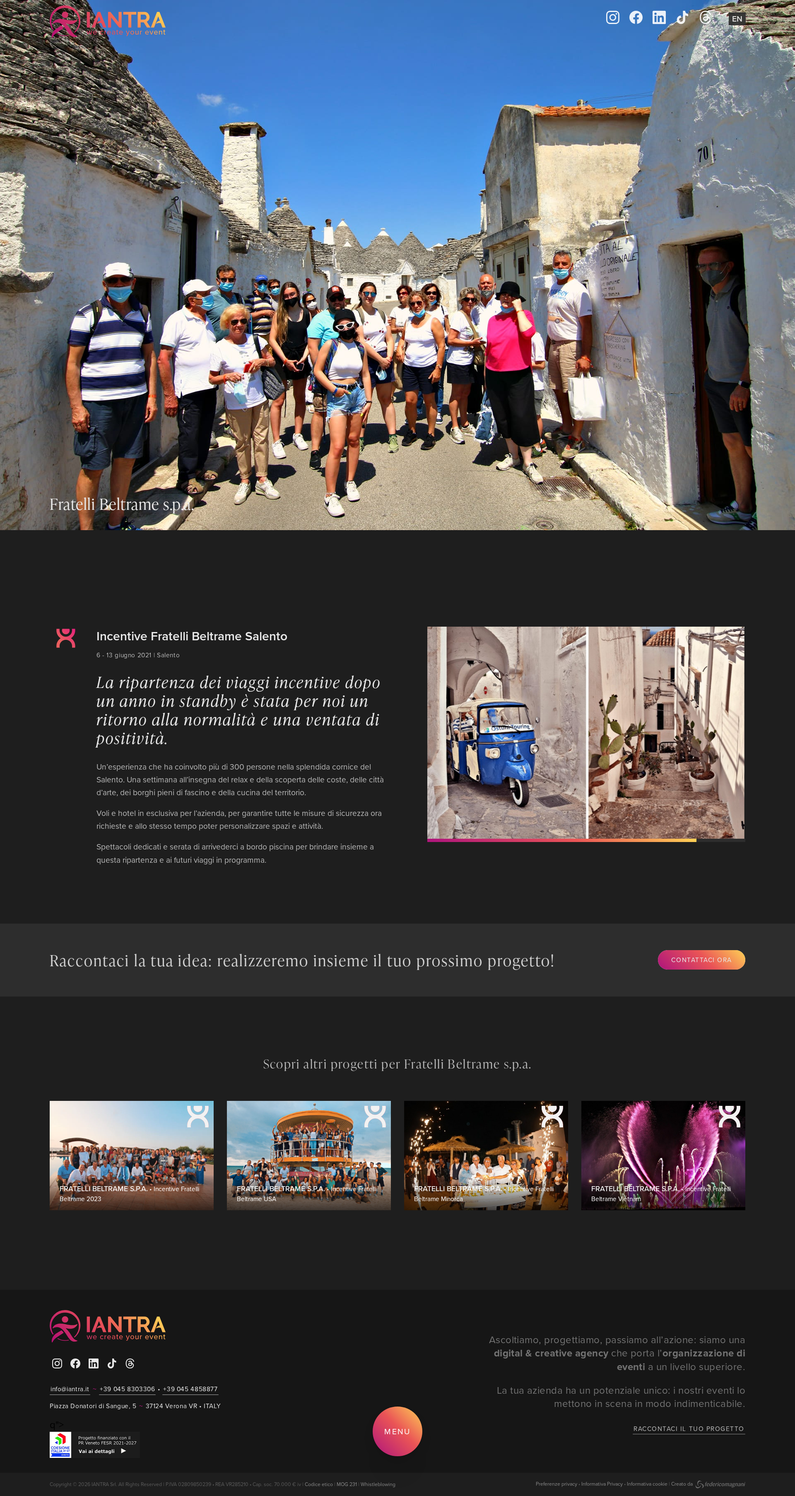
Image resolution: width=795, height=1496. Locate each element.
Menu (397, 1431)
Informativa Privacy (602, 1483)
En (737, 18)
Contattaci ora (701, 959)
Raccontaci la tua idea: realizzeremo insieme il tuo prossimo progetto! (302, 960)
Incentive (66, 656)
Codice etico (319, 1484)
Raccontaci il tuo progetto (689, 1428)
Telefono (250, 22)
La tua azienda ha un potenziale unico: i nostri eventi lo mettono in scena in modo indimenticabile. (621, 1396)
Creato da (682, 1483)
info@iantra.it (70, 1388)
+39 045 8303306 (127, 1388)
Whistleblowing (378, 1484)
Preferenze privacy (556, 1483)
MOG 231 (347, 1484)
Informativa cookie (647, 1483)
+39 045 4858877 (190, 1388)
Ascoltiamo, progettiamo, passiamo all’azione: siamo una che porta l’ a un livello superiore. (617, 1352)
